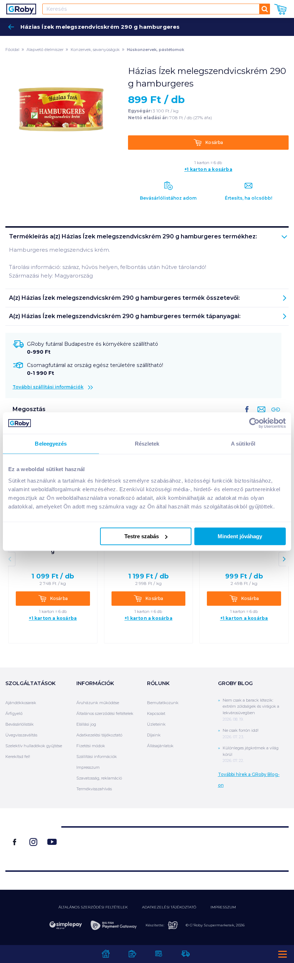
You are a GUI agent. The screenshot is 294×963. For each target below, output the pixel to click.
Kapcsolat (156, 713)
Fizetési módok (90, 745)
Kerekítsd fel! (17, 756)
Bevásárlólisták (19, 724)
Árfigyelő (14, 713)
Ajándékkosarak (20, 702)
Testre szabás (141, 536)
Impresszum (88, 767)
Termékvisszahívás (94, 788)
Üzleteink (156, 724)
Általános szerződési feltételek (104, 713)
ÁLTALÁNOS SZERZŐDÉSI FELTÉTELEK (93, 907)
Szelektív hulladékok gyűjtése (33, 745)
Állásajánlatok (160, 745)
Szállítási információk (96, 756)
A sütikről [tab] (243, 444)
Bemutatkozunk (163, 702)
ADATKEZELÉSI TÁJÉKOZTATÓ (169, 907)
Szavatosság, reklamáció (99, 778)
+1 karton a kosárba (208, 169)
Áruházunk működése (97, 702)
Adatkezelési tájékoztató (99, 735)
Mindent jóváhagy (240, 536)
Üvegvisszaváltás (21, 735)
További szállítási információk (48, 387)
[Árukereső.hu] (175, 845)
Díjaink (154, 735)
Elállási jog (86, 724)
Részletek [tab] (147, 444)
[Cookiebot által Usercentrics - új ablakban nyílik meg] (254, 423)
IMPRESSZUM (223, 907)
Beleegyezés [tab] (51, 444)
